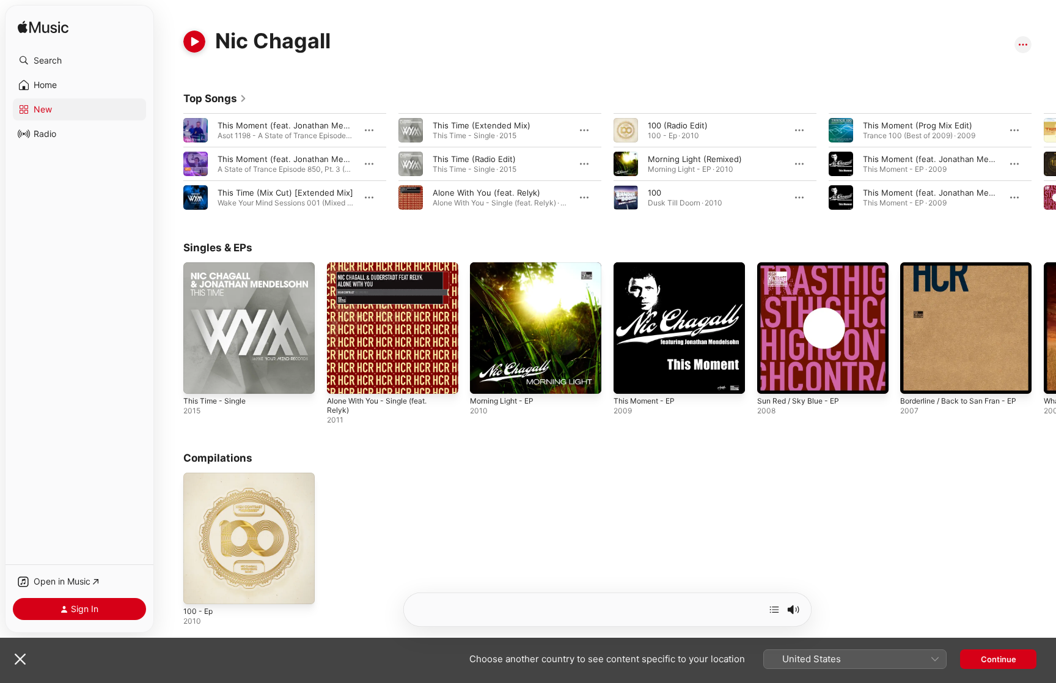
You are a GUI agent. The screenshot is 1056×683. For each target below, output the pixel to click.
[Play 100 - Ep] (198, 588)
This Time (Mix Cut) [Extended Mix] (285, 193)
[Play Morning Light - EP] (485, 378)
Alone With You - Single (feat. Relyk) (384, 272)
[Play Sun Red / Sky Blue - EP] (772, 378)
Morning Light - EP (505, 267)
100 (654, 193)
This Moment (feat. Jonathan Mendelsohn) (300, 159)
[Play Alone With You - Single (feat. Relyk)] (342, 378)
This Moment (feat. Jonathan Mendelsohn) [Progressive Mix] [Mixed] (350, 125)
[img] (43, 28)
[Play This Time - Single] (198, 378)
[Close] (20, 659)
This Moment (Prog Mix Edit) (917, 125)
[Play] (194, 42)
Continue (998, 659)
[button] (79, 60)
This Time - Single (217, 267)
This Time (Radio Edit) (474, 159)
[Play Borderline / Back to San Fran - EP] (915, 378)
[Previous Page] (171, 164)
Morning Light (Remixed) (695, 159)
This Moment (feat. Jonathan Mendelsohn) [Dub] (957, 159)
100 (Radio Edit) (678, 125)
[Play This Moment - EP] (629, 378)
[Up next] (774, 609)
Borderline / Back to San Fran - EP (965, 267)
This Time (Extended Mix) (481, 125)
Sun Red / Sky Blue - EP (802, 267)
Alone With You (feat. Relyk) (486, 193)
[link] (215, 98)
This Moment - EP (648, 267)
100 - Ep (199, 477)
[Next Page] (1043, 164)
